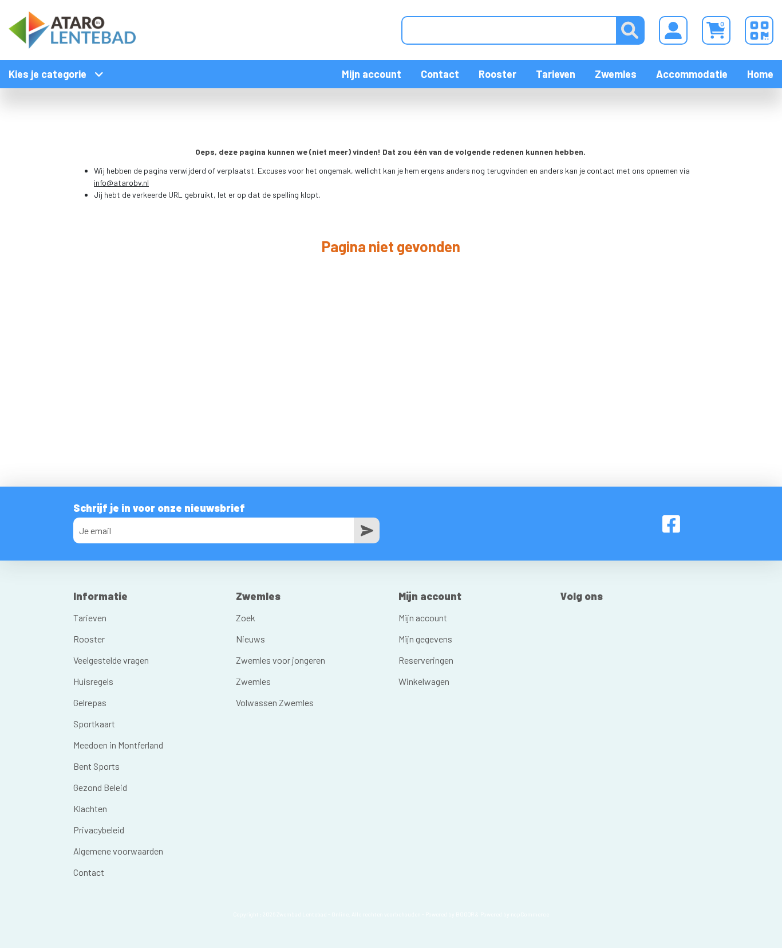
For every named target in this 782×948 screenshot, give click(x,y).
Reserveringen (425, 660)
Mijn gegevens (425, 638)
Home (760, 74)
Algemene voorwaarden (118, 850)
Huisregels (93, 681)
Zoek (245, 617)
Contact (440, 74)
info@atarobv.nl (121, 182)
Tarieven (555, 74)
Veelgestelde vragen (111, 660)
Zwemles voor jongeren (280, 660)
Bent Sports (96, 766)
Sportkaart (94, 723)
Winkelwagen (423, 681)
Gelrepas (89, 702)
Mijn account (371, 74)
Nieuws (250, 638)
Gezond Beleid (100, 787)
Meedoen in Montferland (118, 744)
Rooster (497, 74)
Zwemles (616, 74)
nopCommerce (530, 914)
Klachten (90, 808)
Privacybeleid (98, 829)
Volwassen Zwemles (275, 702)
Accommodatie (692, 74)
